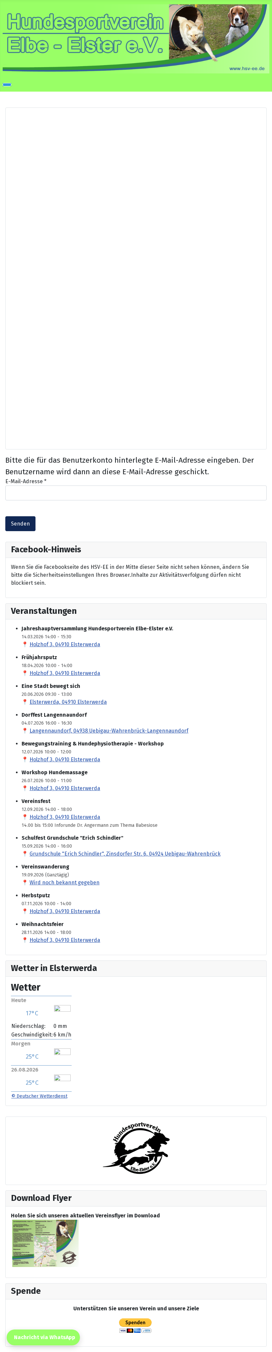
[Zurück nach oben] (264, 1344)
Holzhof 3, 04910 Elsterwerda (65, 644)
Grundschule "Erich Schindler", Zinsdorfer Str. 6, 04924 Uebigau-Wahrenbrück (125, 854)
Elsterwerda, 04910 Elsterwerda (68, 702)
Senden (20, 524)
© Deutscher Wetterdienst (39, 1096)
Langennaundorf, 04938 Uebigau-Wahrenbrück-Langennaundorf (109, 731)
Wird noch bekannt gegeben (65, 882)
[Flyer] (45, 1243)
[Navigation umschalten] (7, 84)
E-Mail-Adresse (25, 481)
